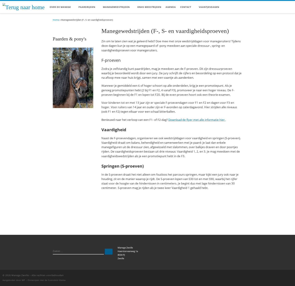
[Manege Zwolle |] (24, 7)
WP (23, 280)
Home (56, 19)
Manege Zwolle (20, 275)
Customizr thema (57, 280)
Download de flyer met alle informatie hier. (197, 120)
